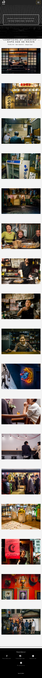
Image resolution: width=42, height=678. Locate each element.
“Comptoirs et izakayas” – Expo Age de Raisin (21, 41)
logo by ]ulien (21, 673)
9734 (13, 44)
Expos (31, 44)
